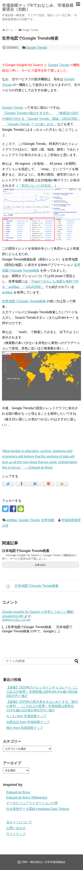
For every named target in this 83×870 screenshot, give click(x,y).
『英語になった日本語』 (36, 185)
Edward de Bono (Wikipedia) (26, 797)
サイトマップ (16, 834)
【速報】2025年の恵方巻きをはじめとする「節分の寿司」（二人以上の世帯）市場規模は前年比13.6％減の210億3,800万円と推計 (42, 706)
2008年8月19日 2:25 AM (16, 619)
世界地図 (47, 520)
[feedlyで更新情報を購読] (20, 508)
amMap (7, 292)
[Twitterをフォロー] (5, 508)
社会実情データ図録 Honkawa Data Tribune (37, 809)
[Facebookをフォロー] (13, 508)
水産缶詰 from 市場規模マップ (28, 722)
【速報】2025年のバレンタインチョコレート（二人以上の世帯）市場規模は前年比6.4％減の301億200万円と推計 (42, 692)
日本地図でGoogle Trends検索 (25, 551)
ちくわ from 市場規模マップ (26, 716)
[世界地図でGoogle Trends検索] (35, 484)
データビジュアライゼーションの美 (32, 803)
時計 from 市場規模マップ (24, 728)
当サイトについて (19, 822)
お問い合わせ (16, 828)
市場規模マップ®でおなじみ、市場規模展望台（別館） (38, 7)
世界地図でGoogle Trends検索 (24, 301)
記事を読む (40, 565)
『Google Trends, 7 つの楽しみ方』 (30, 124)
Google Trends (36, 47)
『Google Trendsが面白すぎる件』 (27, 113)
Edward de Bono (18, 792)
